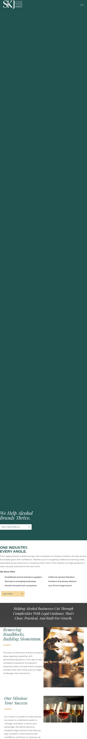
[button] (82, 4)
